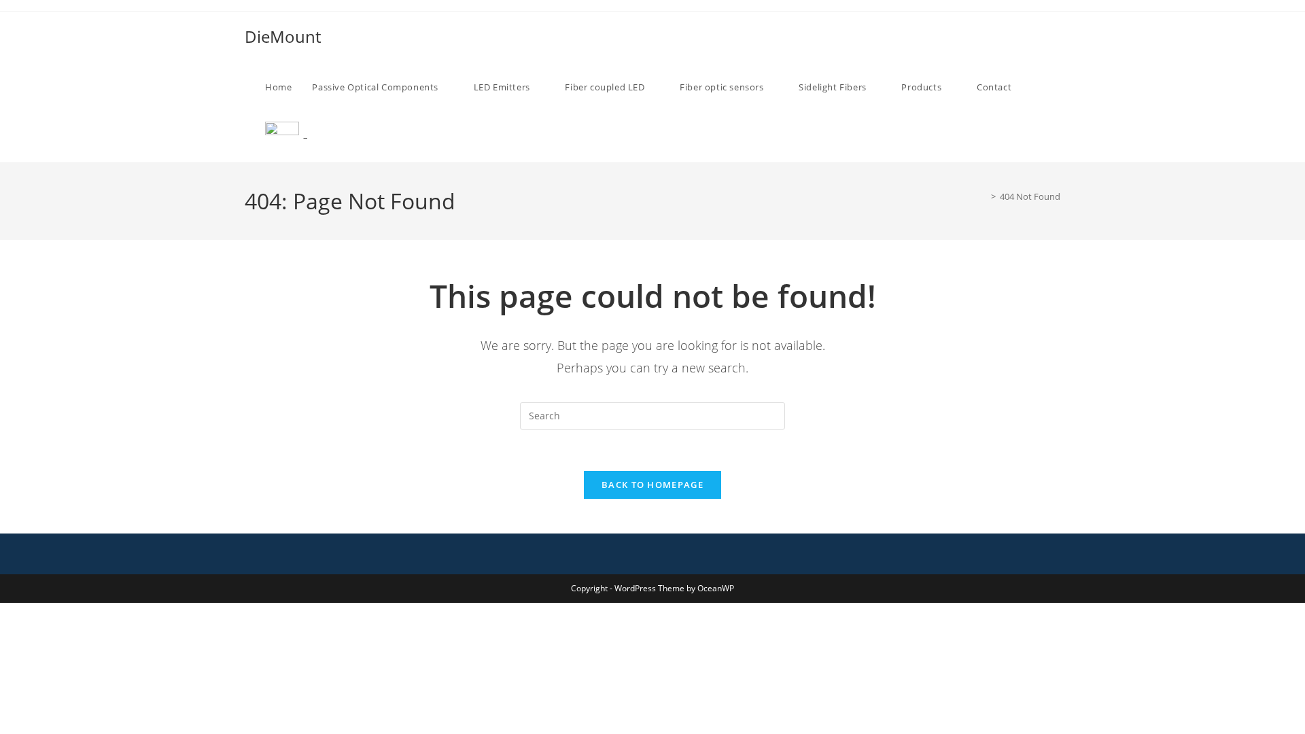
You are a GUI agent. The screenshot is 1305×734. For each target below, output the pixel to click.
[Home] (983, 196)
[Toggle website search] (332, 137)
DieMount (283, 36)
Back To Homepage (652, 484)
